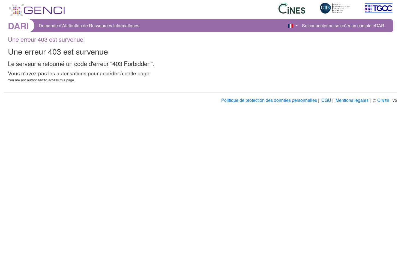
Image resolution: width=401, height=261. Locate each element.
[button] (293, 25)
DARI (18, 25)
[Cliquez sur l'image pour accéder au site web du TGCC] (372, 10)
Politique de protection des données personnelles (269, 100)
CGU (326, 100)
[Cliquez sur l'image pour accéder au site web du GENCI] (37, 9)
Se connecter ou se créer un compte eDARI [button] (343, 25)
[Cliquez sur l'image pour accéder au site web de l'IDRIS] (328, 10)
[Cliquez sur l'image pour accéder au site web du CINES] (286, 10)
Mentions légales (352, 100)
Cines (383, 100)
